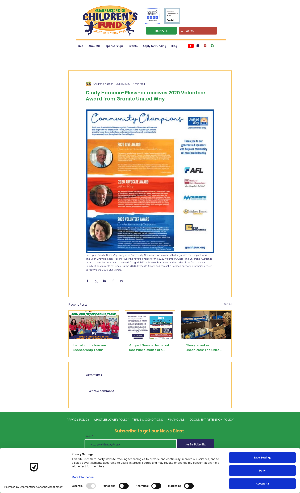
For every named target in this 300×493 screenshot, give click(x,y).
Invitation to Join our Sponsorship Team (89, 347)
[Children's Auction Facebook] (197, 45)
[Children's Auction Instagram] (205, 45)
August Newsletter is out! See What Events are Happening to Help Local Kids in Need (149, 347)
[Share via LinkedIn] (104, 281)
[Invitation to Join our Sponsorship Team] (94, 325)
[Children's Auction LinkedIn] (212, 45)
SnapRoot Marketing (167, 424)
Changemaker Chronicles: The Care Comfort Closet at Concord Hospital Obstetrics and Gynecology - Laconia (203, 347)
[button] (94, 46)
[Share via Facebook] (87, 281)
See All (228, 304)
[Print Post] (121, 281)
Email (88, 436)
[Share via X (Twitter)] (96, 281)
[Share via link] (113, 281)
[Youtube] (190, 45)
